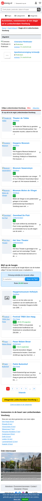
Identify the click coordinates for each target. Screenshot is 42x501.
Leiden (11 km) (7, 439)
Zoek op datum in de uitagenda (21, 404)
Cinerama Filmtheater (23, 42)
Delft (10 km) (6, 436)
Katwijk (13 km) (7, 444)
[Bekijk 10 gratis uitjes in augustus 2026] (21, 480)
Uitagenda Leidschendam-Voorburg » (21, 400)
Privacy (25, 489)
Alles (29, 108)
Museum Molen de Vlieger (25, 190)
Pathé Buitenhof (20, 364)
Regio (9, 16)
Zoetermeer (17, 344)
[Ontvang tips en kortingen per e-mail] (26, 493)
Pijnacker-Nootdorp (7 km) (11, 431)
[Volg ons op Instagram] (23, 493)
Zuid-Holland (12, 28)
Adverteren (9, 486)
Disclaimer (18, 489)
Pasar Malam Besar (22, 342)
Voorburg (16, 120)
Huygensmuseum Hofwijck (25, 292)
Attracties (36, 108)
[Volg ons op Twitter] (19, 493)
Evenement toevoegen (22, 486)
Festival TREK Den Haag (24, 317)
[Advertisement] (21, 84)
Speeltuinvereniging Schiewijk (26, 52)
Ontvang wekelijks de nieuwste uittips (21, 275)
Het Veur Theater (20, 240)
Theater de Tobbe (21, 118)
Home (4, 28)
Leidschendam (18, 218)
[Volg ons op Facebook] (16, 493)
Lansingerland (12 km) (10, 441)
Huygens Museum (21, 143)
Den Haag (16, 319)
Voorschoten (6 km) (8, 427)
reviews (17, 47)
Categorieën (20, 16)
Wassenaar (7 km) (8, 429)
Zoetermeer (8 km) (8, 434)
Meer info (17, 499)
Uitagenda (33, 16)
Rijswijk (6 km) (7, 424)
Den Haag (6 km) (8, 421)
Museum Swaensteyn (23, 168)
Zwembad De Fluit (21, 215)
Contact (33, 486)
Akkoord (25, 499)
